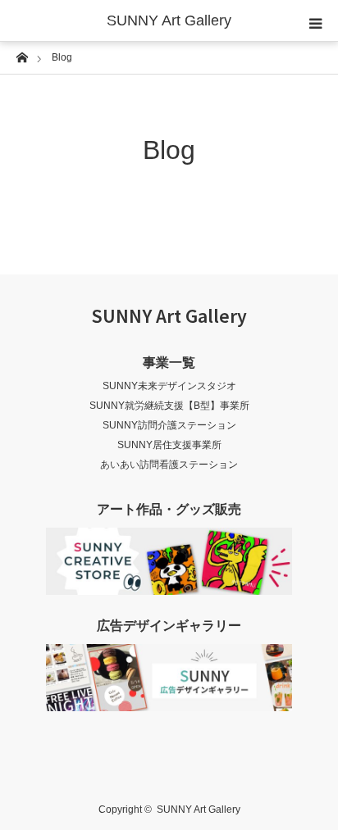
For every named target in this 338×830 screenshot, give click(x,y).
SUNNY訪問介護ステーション (169, 425)
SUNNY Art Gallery (169, 20)
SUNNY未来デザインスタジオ (169, 386)
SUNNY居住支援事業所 (169, 445)
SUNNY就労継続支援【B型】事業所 (169, 405)
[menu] (315, 23)
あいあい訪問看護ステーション (169, 464)
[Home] (21, 56)
